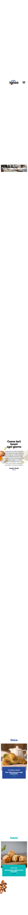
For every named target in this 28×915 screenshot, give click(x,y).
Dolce (14, 740)
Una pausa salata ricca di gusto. (14, 871)
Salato (14, 838)
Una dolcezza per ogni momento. (14, 773)
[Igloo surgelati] (14, 82)
